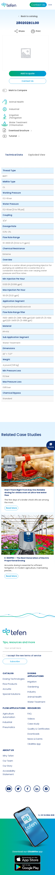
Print (38, 31)
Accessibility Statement (9, 772)
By (46, 815)
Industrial (14, 109)
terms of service (32, 655)
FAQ (30, 713)
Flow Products (10, 683)
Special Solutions (11, 694)
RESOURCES (34, 708)
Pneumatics (9, 727)
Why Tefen (8, 755)
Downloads (33, 733)
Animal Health (16, 101)
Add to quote (27, 73)
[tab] (14, 155)
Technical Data (14, 154)
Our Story (7, 765)
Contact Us (38, 4)
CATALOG (8, 673)
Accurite (7, 689)
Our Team (8, 760)
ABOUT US (8, 750)
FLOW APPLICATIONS (14, 708)
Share (22, 31)
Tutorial (13, 136)
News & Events (35, 738)
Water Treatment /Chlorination (18, 123)
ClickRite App (34, 743)
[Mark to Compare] (4, 90)
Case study (33, 723)
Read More (11, 508)
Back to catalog (29, 16)
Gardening (33, 686)
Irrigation (32, 681)
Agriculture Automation (9, 715)
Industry (32, 691)
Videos (31, 718)
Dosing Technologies (14, 678)
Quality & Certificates (39, 728)
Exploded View (36, 154)
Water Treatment (36, 701)
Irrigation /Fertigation (15, 116)
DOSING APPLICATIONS (36, 675)
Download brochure (19, 130)
